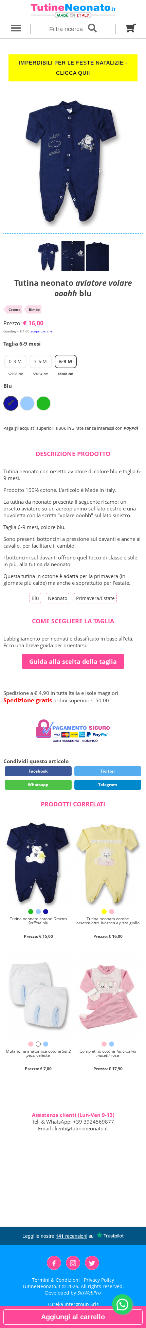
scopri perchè (42, 331)
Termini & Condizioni (56, 1280)
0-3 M (15, 363)
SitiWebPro (89, 1292)
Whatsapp (38, 784)
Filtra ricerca (67, 29)
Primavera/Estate (95, 598)
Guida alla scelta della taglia (73, 661)
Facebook (38, 771)
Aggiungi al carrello (73, 1317)
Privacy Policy (99, 1280)
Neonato (57, 598)
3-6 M (40, 363)
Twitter (108, 771)
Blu (35, 598)
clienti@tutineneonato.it (80, 1128)
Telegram (107, 784)
